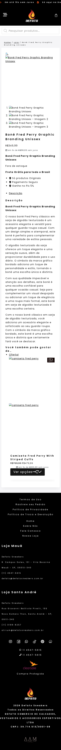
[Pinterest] (42, 641)
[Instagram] (10, 641)
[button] (6, 53)
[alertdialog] (30, 2)
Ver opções (23, 472)
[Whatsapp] (26, 641)
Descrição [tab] (15, 193)
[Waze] (50, 641)
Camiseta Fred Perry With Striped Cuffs (32, 457)
